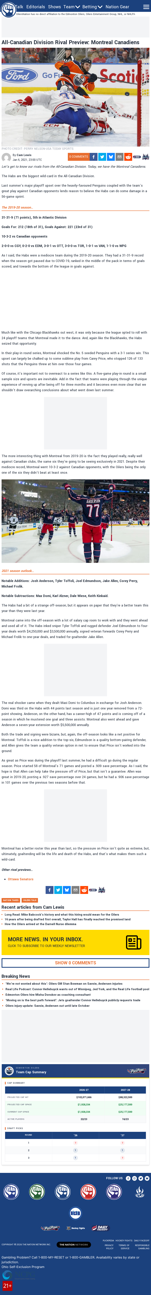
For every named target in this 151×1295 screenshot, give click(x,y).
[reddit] (128, 157)
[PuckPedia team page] (145, 157)
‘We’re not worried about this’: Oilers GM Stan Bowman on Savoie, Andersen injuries (64, 984)
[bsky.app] (111, 157)
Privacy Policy (109, 1247)
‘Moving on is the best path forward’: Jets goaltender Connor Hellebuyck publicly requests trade (73, 1000)
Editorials (35, 7)
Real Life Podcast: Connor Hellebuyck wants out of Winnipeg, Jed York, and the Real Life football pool (77, 989)
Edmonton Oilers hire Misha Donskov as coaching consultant (48, 995)
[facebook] (94, 157)
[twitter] (102, 157)
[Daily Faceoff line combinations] (137, 157)
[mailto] (119, 157)
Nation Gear (117, 7)
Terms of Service (124, 1247)
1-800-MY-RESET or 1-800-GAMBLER (66, 1257)
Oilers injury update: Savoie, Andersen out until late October (47, 1006)
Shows (54, 7)
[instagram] (134, 1178)
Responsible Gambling (142, 1247)
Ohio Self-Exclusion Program (23, 1267)
